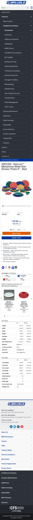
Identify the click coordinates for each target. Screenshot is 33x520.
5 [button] (15, 316)
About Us (4, 432)
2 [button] (7, 316)
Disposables (7, 125)
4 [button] (12, 316)
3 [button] (10, 316)
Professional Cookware (12, 71)
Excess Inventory (8, 129)
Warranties (5, 459)
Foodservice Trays (10, 62)
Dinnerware (9, 30)
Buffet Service (9, 48)
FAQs (3, 446)
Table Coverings (8, 120)
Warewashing (9, 84)
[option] (9, 300)
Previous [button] (1, 298)
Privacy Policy (6, 468)
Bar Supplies (9, 57)
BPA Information (7, 437)
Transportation (10, 98)
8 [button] (23, 316)
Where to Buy (16, 238)
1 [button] (5, 316)
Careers (4, 441)
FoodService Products (10, 26)
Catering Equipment (11, 66)
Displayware (9, 44)
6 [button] (18, 316)
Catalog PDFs (7, 138)
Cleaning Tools (9, 89)
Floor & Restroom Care (12, 93)
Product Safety (6, 450)
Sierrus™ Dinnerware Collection (10, 160)
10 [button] (28, 316)
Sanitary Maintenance (10, 111)
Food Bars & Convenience (13, 53)
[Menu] (31, 8)
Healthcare (6, 116)
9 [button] (26, 316)
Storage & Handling (11, 80)
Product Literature (9, 134)
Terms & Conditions (8, 455)
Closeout (6, 143)
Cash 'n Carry (9, 107)
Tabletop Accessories (12, 39)
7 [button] (20, 316)
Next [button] (31, 298)
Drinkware (8, 35)
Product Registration (8, 464)
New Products (8, 21)
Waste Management (11, 102)
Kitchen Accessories (11, 75)
